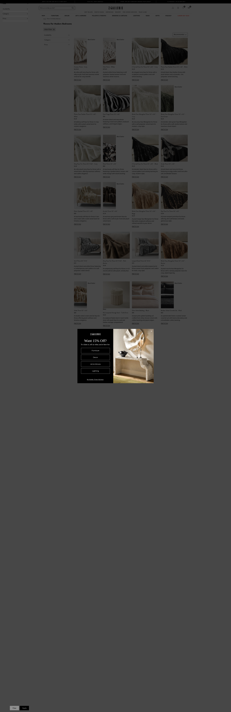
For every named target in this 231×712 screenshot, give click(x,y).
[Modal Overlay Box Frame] (115, 356)
